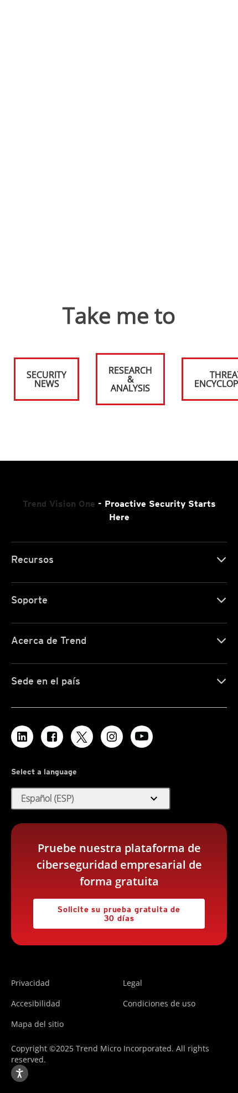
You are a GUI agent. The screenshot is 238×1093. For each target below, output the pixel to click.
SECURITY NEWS (40, 374)
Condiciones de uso (159, 1003)
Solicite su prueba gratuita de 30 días (106, 911)
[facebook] (52, 737)
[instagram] (112, 737)
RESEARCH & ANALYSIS (130, 379)
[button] (90, 799)
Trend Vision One (59, 503)
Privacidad (30, 983)
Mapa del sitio (37, 1024)
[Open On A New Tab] (82, 737)
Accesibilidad (35, 1003)
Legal (132, 983)
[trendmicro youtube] (142, 737)
